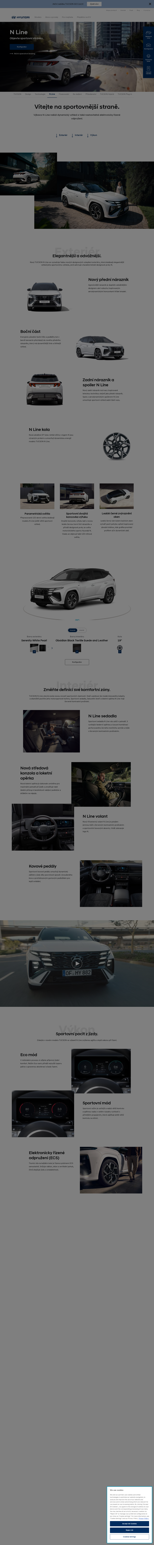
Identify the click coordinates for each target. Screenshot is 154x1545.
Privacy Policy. (144, 1519)
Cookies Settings (129, 1537)
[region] (129, 1515)
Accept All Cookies (129, 1524)
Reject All (129, 1530)
